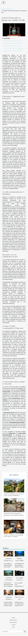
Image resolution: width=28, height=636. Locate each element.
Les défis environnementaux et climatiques (12, 43)
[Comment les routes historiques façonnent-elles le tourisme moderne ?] (14, 505)
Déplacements (9, 9)
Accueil (2, 9)
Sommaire (7, 38)
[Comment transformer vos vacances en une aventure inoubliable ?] (14, 485)
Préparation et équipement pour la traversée (12, 40)
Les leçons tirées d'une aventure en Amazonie (12, 50)
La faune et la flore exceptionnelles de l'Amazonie (13, 48)
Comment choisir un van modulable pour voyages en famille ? (13, 535)
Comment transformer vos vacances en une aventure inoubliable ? (14, 494)
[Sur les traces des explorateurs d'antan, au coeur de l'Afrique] (19, 592)
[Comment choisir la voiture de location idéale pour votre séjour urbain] (8, 592)
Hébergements (13, 622)
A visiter (13, 625)
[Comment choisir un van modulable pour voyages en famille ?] (14, 526)
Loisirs (13, 617)
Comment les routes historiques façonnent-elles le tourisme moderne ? (14, 515)
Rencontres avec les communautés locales (12, 45)
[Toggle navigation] (3, 2)
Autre (13, 627)
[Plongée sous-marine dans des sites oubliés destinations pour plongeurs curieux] (19, 553)
